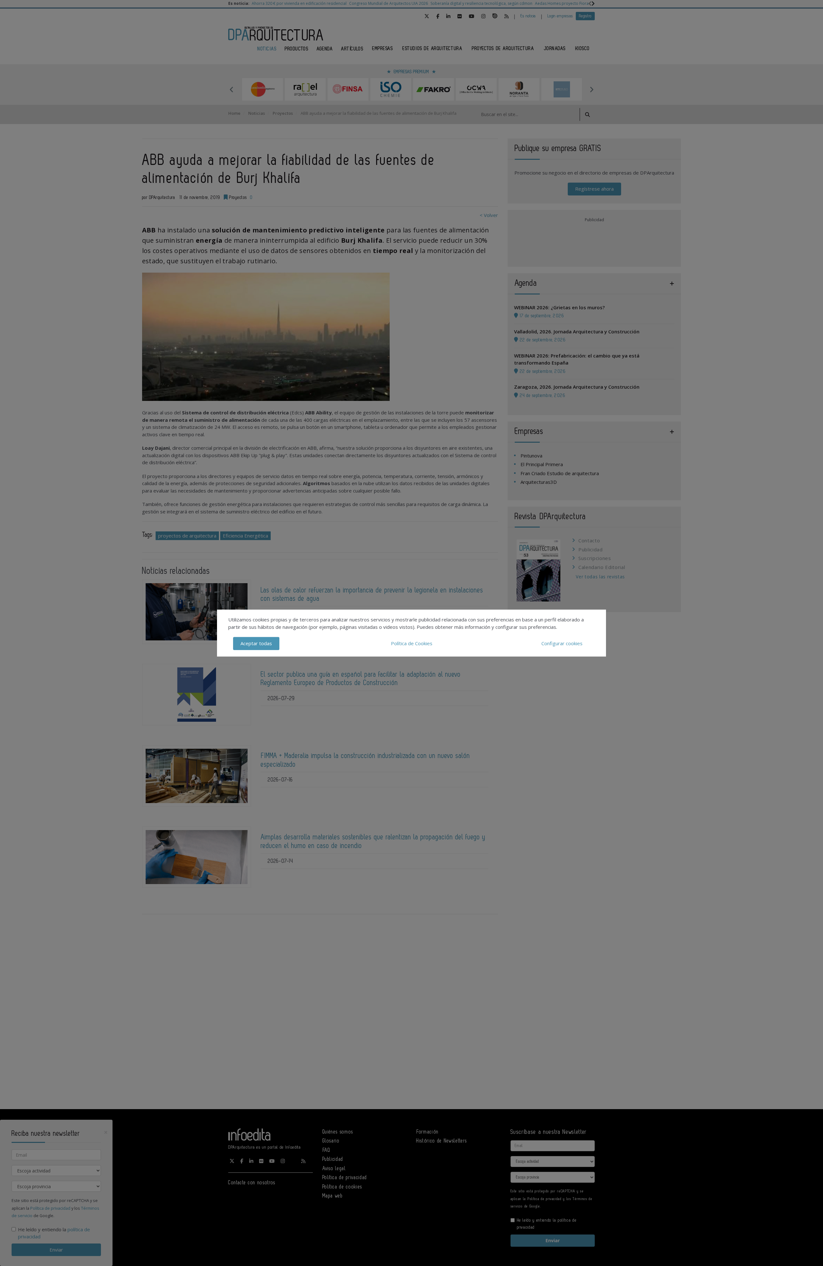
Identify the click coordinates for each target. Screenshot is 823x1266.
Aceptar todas (256, 643)
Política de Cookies (411, 643)
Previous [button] (231, 89)
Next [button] (591, 89)
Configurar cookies (562, 643)
